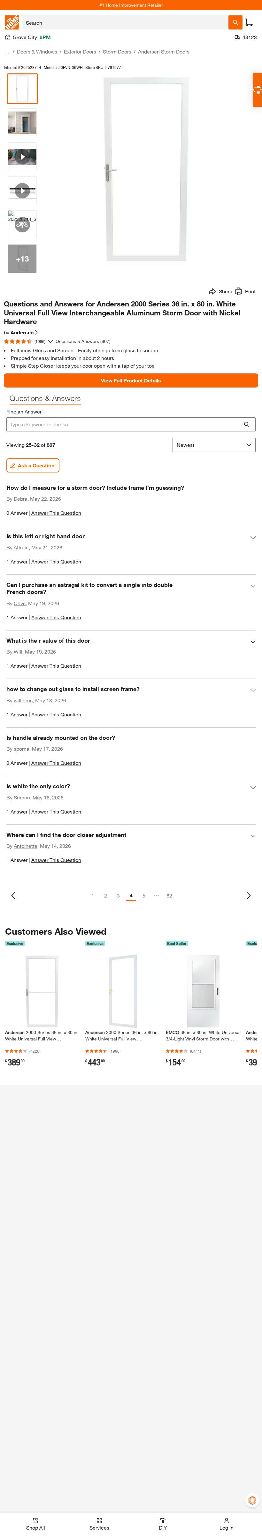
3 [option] (118, 895)
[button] (131, 503)
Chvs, (20, 603)
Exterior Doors (80, 51)
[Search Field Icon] (235, 22)
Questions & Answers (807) (83, 341)
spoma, (22, 749)
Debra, (21, 499)
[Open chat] (257, 90)
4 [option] (131, 895)
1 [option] (92, 895)
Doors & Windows (37, 51)
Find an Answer (24, 411)
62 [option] (169, 895)
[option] (13, 896)
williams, (24, 700)
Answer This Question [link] (56, 513)
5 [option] (144, 895)
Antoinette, (26, 846)
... (7, 52)
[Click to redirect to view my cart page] (249, 22)
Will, (19, 651)
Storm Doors (117, 51)
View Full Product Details (131, 380)
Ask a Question (36, 465)
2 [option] (105, 895)
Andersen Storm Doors (163, 51)
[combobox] (125, 22)
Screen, (22, 797)
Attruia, (22, 547)
